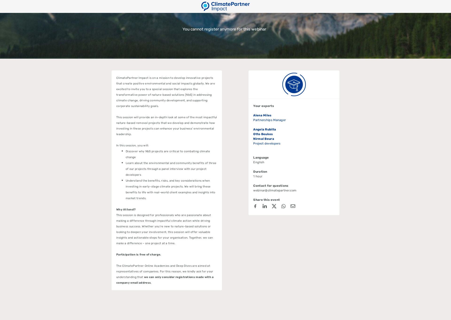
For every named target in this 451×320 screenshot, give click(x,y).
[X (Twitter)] (274, 206)
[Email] (293, 206)
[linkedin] (265, 206)
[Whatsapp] (283, 206)
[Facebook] (255, 206)
